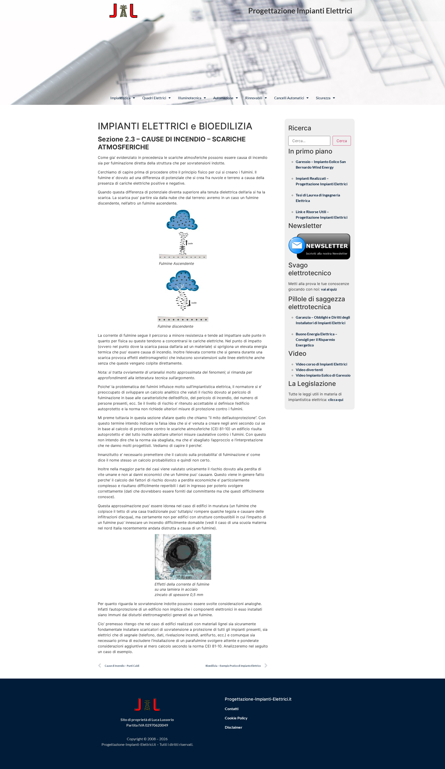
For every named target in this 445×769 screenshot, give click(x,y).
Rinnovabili (253, 98)
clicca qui (335, 399)
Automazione (223, 98)
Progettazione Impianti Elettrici (300, 10)
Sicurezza (323, 98)
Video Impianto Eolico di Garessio (323, 375)
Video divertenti (309, 369)
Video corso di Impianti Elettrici (321, 364)
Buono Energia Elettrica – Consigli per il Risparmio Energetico (316, 339)
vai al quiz (329, 289)
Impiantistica (120, 98)
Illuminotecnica (189, 98)
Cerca (342, 140)
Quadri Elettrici (154, 98)
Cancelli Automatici (289, 98)
